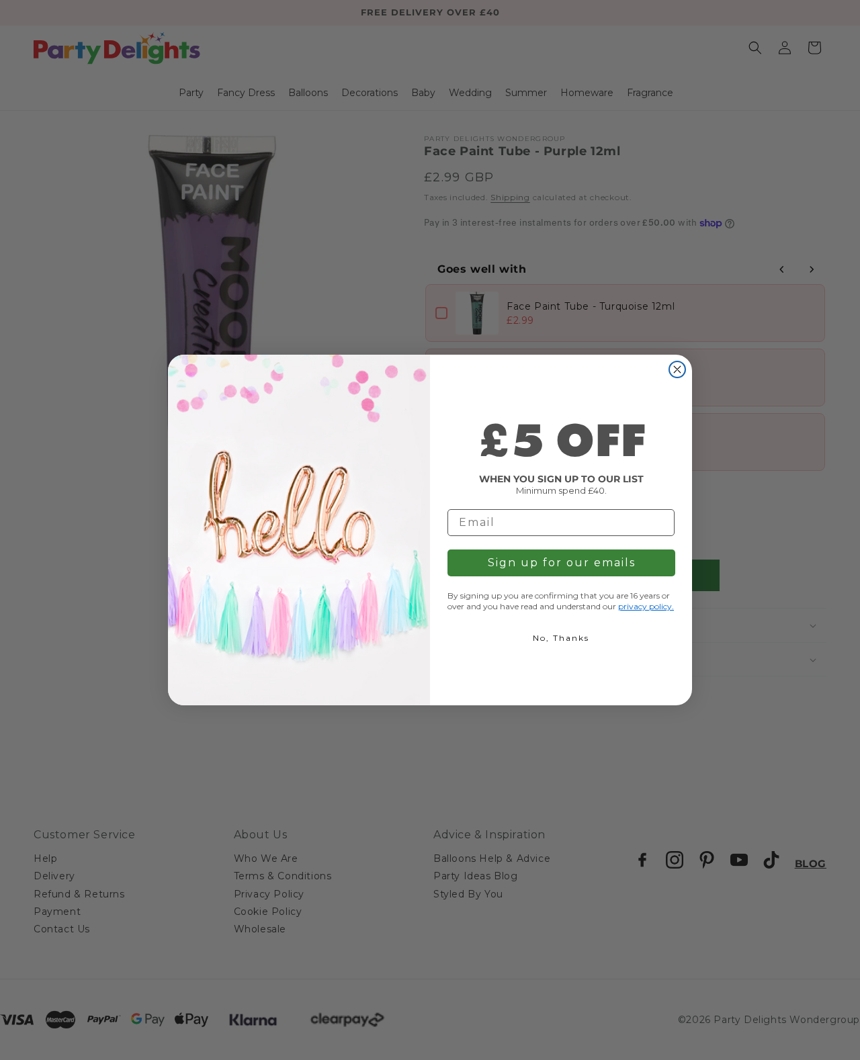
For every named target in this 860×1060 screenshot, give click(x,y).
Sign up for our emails (562, 562)
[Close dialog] (677, 369)
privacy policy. (646, 606)
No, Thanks (561, 638)
